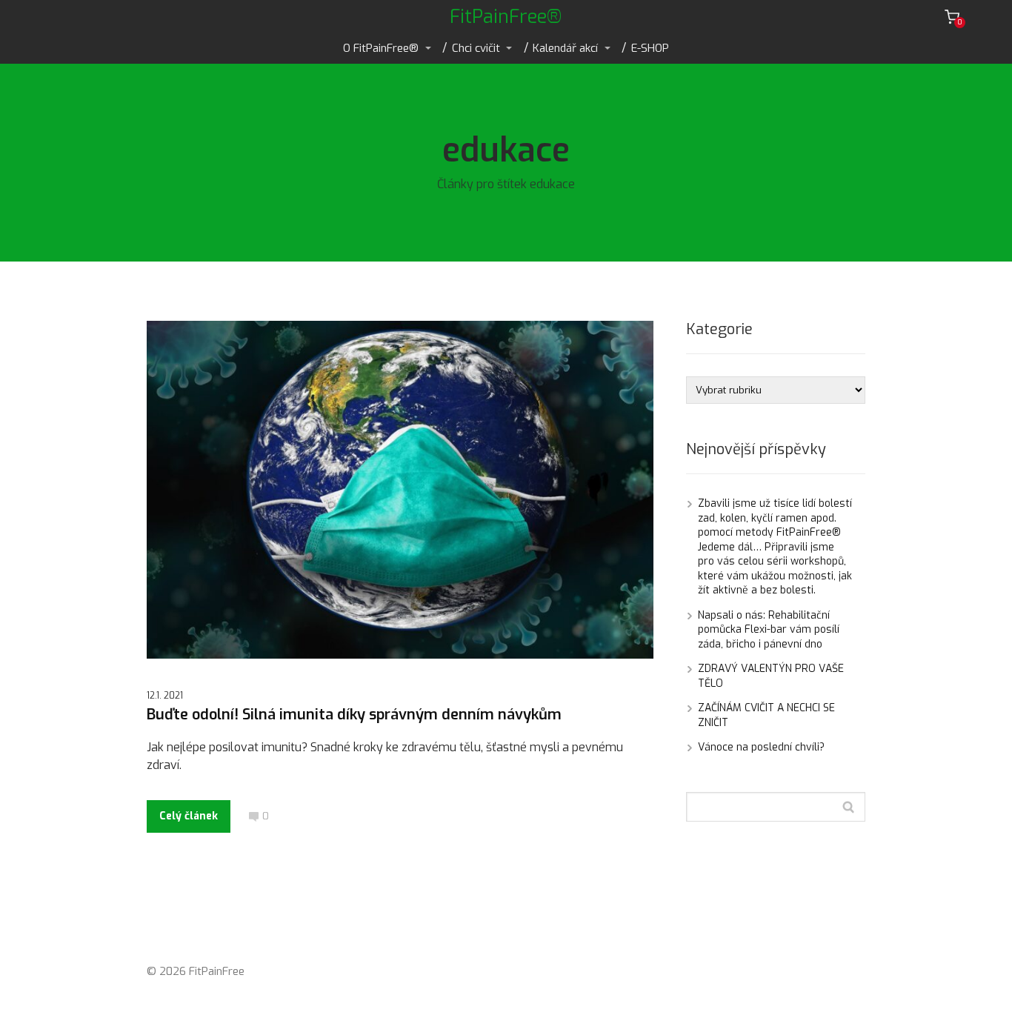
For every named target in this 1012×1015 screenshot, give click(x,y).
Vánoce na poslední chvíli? (761, 747)
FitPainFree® (506, 16)
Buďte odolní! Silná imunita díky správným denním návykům (354, 715)
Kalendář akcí (565, 48)
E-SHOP (650, 48)
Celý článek (188, 816)
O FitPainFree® (381, 48)
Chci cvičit (476, 48)
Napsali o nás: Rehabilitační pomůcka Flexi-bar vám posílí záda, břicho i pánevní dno (768, 629)
